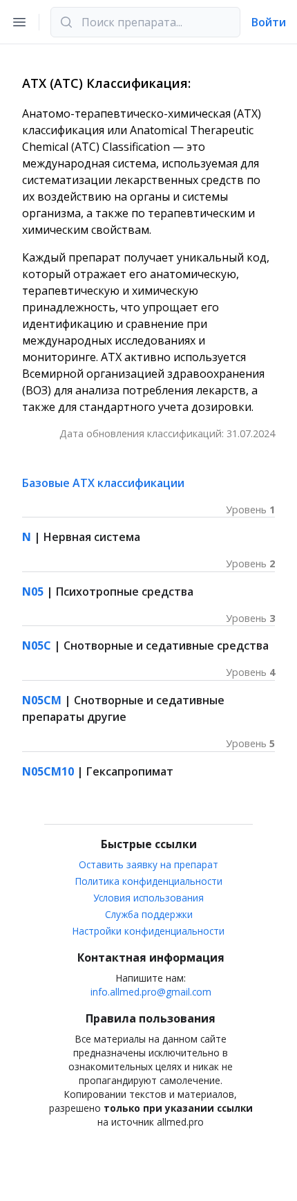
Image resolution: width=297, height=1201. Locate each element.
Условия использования (148, 897)
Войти (268, 22)
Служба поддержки (149, 914)
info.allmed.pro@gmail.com (150, 991)
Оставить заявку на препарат (148, 864)
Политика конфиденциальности (148, 881)
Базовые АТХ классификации (103, 483)
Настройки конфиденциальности (148, 930)
